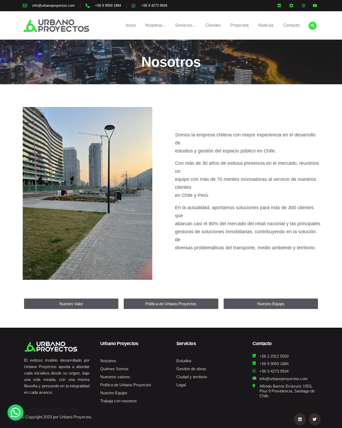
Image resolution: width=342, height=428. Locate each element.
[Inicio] (56, 25)
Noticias (265, 25)
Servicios (183, 25)
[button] (15, 412)
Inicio (131, 25)
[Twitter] (315, 419)
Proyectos (239, 25)
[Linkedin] (300, 419)
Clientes (213, 25)
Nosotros (153, 25)
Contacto (291, 25)
